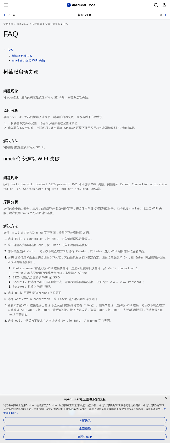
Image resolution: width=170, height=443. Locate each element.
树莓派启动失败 (22, 56)
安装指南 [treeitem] (37, 23)
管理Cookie (85, 436)
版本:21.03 (23, 23)
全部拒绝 (85, 428)
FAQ (10, 49)
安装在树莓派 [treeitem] (52, 23)
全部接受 (85, 420)
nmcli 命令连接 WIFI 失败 (28, 60)
